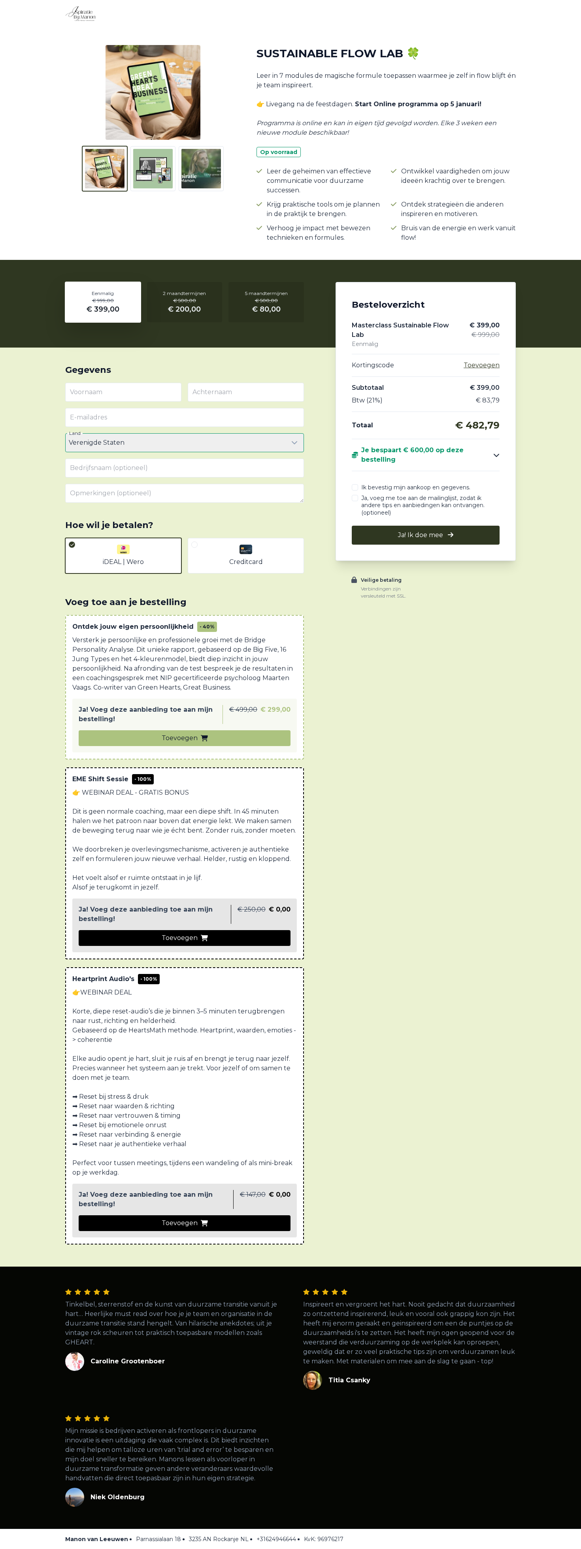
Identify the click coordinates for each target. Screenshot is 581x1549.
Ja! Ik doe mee (421, 535)
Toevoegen (180, 738)
